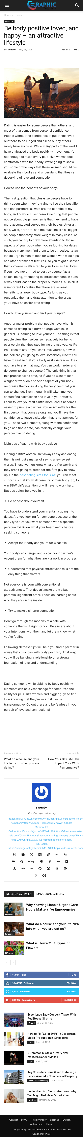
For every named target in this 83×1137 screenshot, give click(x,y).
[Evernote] (42, 861)
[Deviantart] (58, 854)
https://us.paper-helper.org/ (41, 813)
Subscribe (70, 999)
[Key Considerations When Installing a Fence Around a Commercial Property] (14, 1077)
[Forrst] (16, 868)
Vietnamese (36, 1124)
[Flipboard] (68, 861)
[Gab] (24, 868)
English (66, 1119)
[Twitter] (17, 59)
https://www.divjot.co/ (28, 831)
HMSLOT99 (17, 839)
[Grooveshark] (50, 868)
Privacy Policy (39, 1119)
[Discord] (14, 861)
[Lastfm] (45, 875)
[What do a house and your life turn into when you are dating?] (14, 929)
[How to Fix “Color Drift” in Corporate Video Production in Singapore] (14, 1039)
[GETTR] (33, 868)
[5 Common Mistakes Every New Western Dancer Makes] (14, 1058)
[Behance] (16, 854)
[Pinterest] (27, 59)
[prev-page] (6, 962)
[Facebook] (8, 59)
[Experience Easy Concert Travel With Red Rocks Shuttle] (14, 1020)
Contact (13, 1119)
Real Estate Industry (38, 1080)
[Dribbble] (23, 861)
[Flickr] (59, 861)
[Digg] (67, 854)
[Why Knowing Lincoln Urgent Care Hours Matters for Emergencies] (14, 909)
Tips (31, 1061)
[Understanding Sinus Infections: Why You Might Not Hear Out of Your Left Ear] (14, 1096)
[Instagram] (58, 868)
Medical (32, 1099)
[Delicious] (50, 854)
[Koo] (37, 875)
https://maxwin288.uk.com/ (23, 818)
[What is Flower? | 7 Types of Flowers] (14, 948)
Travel (32, 1023)
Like (74, 974)
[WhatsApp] (36, 59)
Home (7, 15)
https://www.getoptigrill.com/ (24, 848)
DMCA (24, 1119)
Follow (71, 983)
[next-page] (13, 962)
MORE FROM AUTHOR (50, 894)
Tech (31, 1042)
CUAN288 (25, 835)
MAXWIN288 (46, 818)
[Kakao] (67, 868)
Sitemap (54, 1119)
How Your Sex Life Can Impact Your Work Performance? (63, 763)
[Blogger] (24, 854)
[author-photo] (41, 802)
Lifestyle (19, 15)
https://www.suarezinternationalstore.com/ (48, 839)
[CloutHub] (33, 854)
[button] (6, 5)
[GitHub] (41, 868)
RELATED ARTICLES (19, 894)
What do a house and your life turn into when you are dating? (21, 763)
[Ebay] (33, 861)
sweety (12, 49)
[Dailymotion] (41, 854)
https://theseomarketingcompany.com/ (52, 835)
